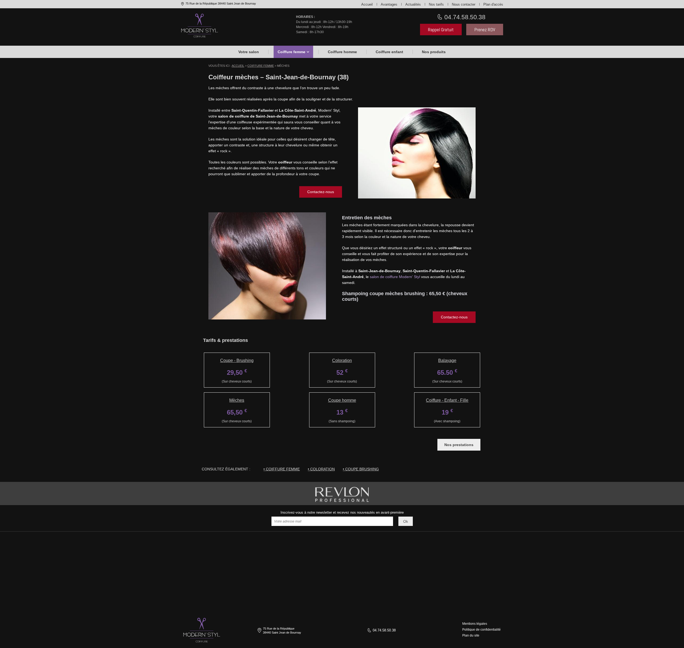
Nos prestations (458, 445)
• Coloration (321, 469)
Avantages (389, 4)
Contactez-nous (320, 192)
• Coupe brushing (361, 469)
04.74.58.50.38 (464, 17)
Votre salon (248, 52)
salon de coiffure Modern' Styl (395, 277)
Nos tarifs (436, 4)
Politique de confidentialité (481, 629)
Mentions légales (474, 624)
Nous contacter (463, 4)
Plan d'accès (493, 4)
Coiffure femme (291, 52)
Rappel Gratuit (441, 29)
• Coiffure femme (281, 469)
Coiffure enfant (389, 52)
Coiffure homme (342, 52)
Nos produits (434, 52)
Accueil (367, 4)
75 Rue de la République (220, 3)
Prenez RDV (484, 29)
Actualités (413, 4)
